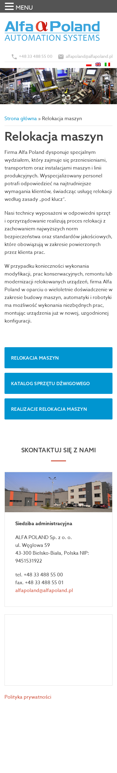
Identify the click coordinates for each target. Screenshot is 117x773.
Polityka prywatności (27, 697)
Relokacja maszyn (35, 358)
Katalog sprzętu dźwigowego (50, 383)
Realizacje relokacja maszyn (49, 409)
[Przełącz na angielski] (98, 64)
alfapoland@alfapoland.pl (89, 56)
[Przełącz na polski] (89, 64)
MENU (24, 7)
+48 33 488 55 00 (35, 56)
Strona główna (20, 118)
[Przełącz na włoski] (107, 64)
